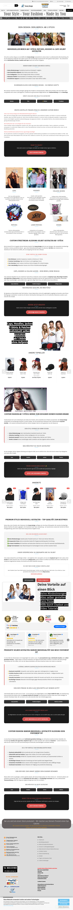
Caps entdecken (14, 284)
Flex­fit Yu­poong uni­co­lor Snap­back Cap (9, 373)
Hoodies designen (36, 284)
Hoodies (28, 457)
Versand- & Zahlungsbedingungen (46, 846)
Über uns (69, 10)
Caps (12, 457)
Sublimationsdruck (42, 885)
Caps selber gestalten (12, 10)
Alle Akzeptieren (63, 900)
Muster (39, 874)
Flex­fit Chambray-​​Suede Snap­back (50, 503)
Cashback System (43, 851)
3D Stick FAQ (40, 873)
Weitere (61, 10)
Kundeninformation (42, 878)
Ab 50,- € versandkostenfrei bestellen (40, 1)
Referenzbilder (41, 887)
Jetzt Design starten (36, 152)
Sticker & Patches (52, 10)
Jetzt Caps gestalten (29, 580)
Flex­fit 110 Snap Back (63, 373)
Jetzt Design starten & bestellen (36, 312)
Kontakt (40, 856)
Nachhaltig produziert (44, 842)
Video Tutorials (41, 889)
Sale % (3, 10)
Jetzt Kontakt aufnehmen (36, 574)
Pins (45, 10)
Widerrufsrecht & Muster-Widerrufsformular (49, 849)
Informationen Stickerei (43, 875)
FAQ (52, 1)
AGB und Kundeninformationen (46, 844)
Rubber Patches (25, 10)
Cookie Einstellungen (43, 860)
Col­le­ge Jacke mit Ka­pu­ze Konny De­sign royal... (23, 503)
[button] (36, 167)
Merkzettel (68, 1)
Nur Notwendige (63, 903)
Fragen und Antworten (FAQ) (45, 858)
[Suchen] (16, 5)
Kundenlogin (60, 1)
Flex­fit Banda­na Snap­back (9, 503)
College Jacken (58, 284)
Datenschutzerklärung (8, 905)
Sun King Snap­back (36, 503)
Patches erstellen (58, 701)
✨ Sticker (44, 101)
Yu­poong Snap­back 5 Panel (36, 373)
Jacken (44, 457)
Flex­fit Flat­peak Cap (49, 373)
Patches (12, 101)
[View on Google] (8, 635)
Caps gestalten (14, 701)
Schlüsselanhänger (36, 10)
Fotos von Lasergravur (43, 877)
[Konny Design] (28, 6)
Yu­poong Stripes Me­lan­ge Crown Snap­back (63, 503)
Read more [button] (9, 645)
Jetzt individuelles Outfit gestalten (36, 719)
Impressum (41, 839)
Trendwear (61, 101)
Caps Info (40, 871)
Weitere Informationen (64, 907)
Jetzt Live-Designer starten (36, 473)
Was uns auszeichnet (43, 870)
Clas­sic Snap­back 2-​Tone (23, 373)
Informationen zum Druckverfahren (46, 884)
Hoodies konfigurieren (43, 580)
